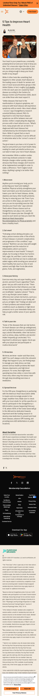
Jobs (19, 498)
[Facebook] (11, 483)
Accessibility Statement (32, 511)
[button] (21, 11)
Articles (19, 501)
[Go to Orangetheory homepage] (10, 11)
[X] (17, 483)
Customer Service (6, 521)
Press (6, 510)
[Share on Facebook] (3, 468)
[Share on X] (6, 468)
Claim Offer (23, 5)
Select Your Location (7, 496)
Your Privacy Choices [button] (31, 496)
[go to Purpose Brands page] (9, 551)
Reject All (27, 688)
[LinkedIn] (27, 483)
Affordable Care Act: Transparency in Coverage (19, 513)
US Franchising (7, 513)
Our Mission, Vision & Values (7, 501)
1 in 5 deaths (30, 87)
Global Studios (19, 495)
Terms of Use (32, 504)
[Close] (34, 676)
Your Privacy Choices (19, 693)
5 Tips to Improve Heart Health (16, 23)
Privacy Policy (32, 501)
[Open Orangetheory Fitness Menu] (2, 11)
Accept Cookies (11, 688)
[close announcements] (37, 3)
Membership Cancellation (19, 488)
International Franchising (6, 517)
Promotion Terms (32, 507)
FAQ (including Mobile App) (7, 506)
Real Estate (19, 508)
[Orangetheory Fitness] (19, 477)
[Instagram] (22, 483)
